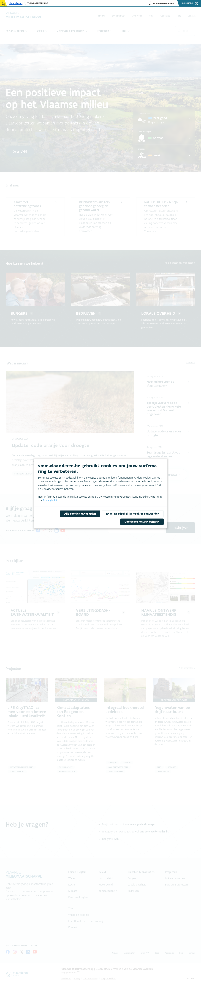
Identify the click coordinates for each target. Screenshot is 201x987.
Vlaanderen (15, 3)
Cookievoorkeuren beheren (142, 521)
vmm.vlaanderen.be (37, 3)
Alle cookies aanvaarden (80, 513)
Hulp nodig (187, 3)
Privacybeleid (50, 500)
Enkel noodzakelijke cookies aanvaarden (132, 513)
